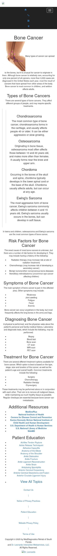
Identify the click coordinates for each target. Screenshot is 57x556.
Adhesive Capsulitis (31, 448)
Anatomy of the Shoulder (31, 453)
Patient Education (28, 512)
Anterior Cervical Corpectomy (31, 470)
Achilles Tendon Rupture (31, 442)
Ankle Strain (31, 464)
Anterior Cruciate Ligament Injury (31, 475)
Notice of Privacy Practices (28, 500)
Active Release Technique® (31, 445)
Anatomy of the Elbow (31, 450)
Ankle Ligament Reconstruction (31, 461)
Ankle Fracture (31, 459)
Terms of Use (28, 534)
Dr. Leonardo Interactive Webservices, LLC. (30, 544)
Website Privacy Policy (28, 523)
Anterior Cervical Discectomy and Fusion (31, 472)
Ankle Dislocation (31, 456)
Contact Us (28, 489)
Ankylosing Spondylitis (31, 467)
